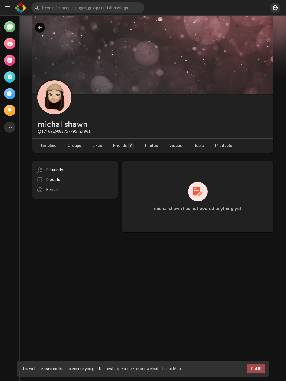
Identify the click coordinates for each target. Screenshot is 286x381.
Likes (97, 145)
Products (223, 145)
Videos (175, 145)
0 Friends (54, 169)
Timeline (48, 145)
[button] (87, 7)
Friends (122, 145)
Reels (199, 145)
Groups (74, 145)
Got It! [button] (256, 368)
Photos (151, 145)
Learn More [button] (172, 368)
